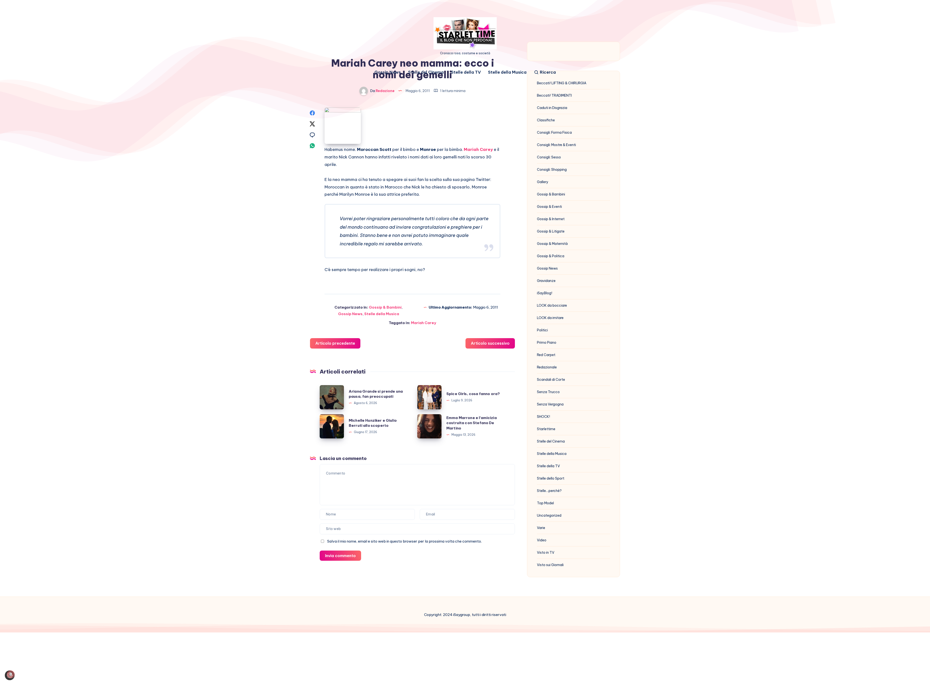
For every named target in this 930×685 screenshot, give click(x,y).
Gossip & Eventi (549, 206)
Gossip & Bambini (385, 307)
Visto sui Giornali (550, 565)
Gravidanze (546, 281)
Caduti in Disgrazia (552, 108)
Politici (542, 330)
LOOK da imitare (550, 318)
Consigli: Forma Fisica (554, 132)
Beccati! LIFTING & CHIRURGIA (561, 83)
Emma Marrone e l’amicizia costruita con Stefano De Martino (471, 423)
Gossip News (387, 72)
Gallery (542, 182)
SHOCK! (543, 416)
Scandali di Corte (551, 379)
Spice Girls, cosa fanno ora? (473, 393)
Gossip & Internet (551, 219)
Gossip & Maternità (552, 243)
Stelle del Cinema (426, 72)
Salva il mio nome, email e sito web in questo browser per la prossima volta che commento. (404, 541)
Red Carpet (546, 355)
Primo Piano (546, 342)
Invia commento (340, 555)
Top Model (545, 503)
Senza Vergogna (550, 404)
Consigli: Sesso (549, 157)
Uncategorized (549, 515)
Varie (541, 528)
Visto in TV (545, 552)
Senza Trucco (548, 392)
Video (541, 540)
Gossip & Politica (550, 256)
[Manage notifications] (11, 674)
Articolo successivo (490, 343)
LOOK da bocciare (552, 305)
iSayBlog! (544, 293)
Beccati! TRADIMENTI (554, 95)
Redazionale (547, 367)
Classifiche (546, 120)
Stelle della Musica (507, 72)
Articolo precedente (335, 343)
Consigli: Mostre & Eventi (556, 145)
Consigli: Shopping (552, 169)
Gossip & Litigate (551, 231)
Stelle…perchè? (549, 491)
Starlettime (546, 429)
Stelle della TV (466, 72)
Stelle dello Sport (550, 478)
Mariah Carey (478, 149)
